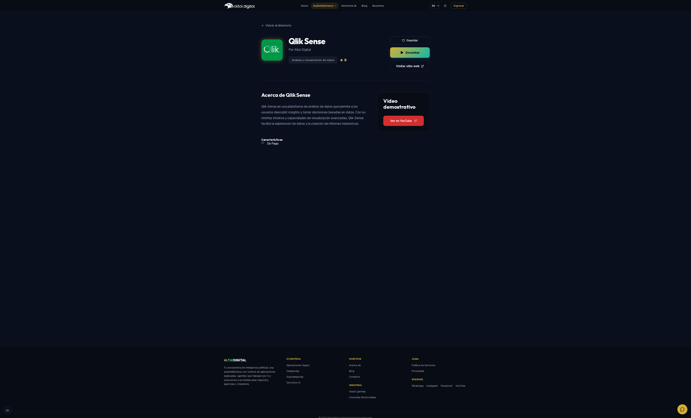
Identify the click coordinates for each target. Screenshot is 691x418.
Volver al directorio (278, 25)
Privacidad (418, 371)
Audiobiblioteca (323, 5)
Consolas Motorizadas (362, 397)
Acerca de (355, 365)
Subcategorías (294, 376)
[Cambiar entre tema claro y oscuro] (445, 6)
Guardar (412, 40)
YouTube (460, 385)
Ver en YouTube (401, 121)
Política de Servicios (423, 365)
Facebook (447, 385)
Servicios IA (348, 5)
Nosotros (378, 5)
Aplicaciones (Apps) (298, 365)
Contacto (354, 376)
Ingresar (459, 5)
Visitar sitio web (407, 66)
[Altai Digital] (239, 6)
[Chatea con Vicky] (682, 409)
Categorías (292, 371)
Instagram (432, 385)
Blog (364, 5)
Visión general (357, 391)
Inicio (304, 5)
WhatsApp (418, 385)
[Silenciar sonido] (8, 410)
